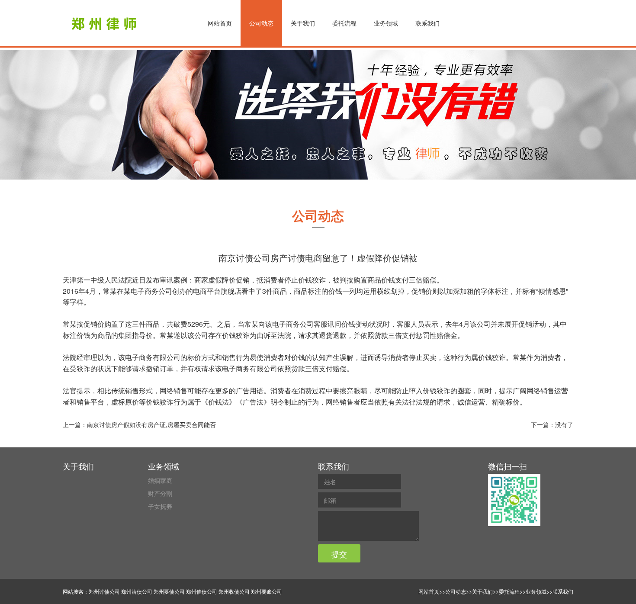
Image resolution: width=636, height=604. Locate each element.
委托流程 (344, 23)
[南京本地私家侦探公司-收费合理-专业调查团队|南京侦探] (105, 24)
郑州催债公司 (201, 591)
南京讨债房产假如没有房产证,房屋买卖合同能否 (151, 424)
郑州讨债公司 (104, 591)
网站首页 (220, 23)
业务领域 (386, 23)
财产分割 (160, 493)
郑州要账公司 (266, 591)
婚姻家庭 (160, 480)
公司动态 (261, 23)
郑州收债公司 (234, 591)
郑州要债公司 (169, 591)
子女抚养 (160, 506)
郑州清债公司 (136, 591)
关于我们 (303, 23)
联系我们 (427, 23)
